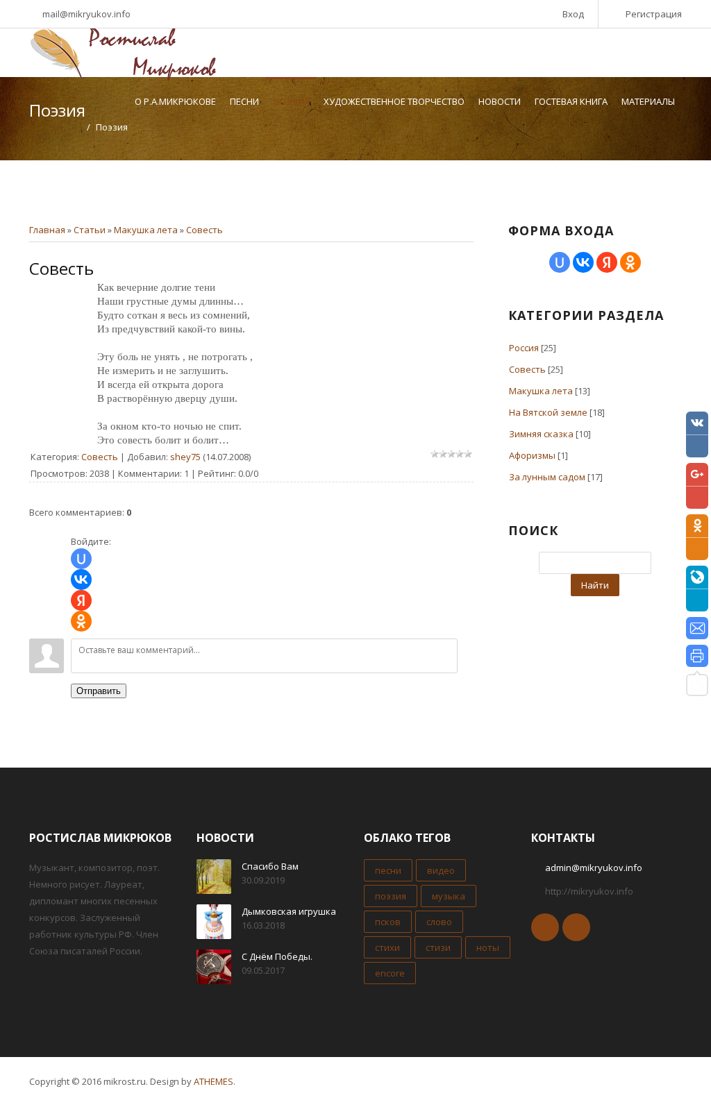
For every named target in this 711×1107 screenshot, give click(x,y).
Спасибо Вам (270, 866)
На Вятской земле (548, 412)
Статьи (90, 229)
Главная (47, 229)
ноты (487, 947)
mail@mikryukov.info (86, 14)
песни (388, 870)
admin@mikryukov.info (593, 867)
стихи (387, 947)
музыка (448, 896)
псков (388, 921)
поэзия (390, 896)
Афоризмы (532, 455)
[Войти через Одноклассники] (81, 621)
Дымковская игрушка (289, 911)
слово (439, 921)
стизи (438, 947)
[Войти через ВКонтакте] (81, 579)
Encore (390, 973)
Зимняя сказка (541, 434)
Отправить (98, 691)
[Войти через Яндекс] (81, 600)
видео (441, 870)
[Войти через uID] (81, 558)
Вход (573, 14)
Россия (524, 347)
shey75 (185, 456)
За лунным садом (547, 477)
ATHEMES (213, 1081)
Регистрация (654, 14)
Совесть (204, 229)
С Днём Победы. (277, 956)
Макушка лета (146, 229)
